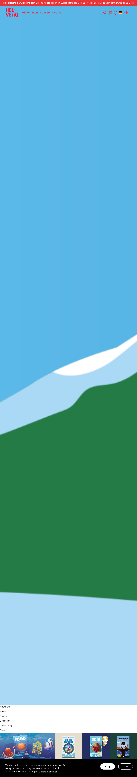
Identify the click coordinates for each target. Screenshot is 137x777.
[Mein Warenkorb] (110, 13)
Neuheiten (5, 706)
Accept (107, 766)
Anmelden (115, 13)
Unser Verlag (6, 725)
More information (49, 771)
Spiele (3, 711)
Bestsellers (5, 720)
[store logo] (12, 12)
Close (125, 766)
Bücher (3, 716)
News (2, 730)
